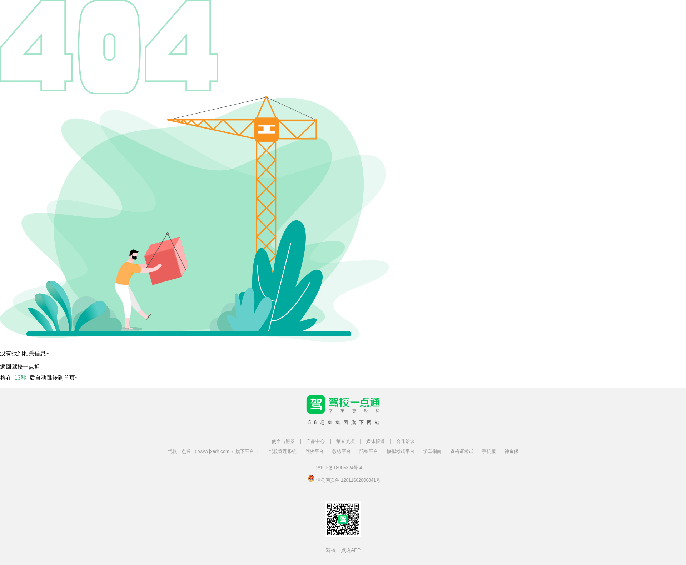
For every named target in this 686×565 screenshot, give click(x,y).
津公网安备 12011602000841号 (348, 480)
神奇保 (511, 451)
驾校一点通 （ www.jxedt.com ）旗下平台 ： (214, 451)
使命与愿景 (283, 441)
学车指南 (432, 451)
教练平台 (341, 451)
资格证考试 (461, 451)
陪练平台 (368, 451)
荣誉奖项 (345, 441)
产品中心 (315, 441)
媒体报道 (375, 441)
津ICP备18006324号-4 (339, 467)
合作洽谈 (405, 441)
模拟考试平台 (400, 451)
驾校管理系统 (283, 451)
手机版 (489, 451)
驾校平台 (314, 451)
